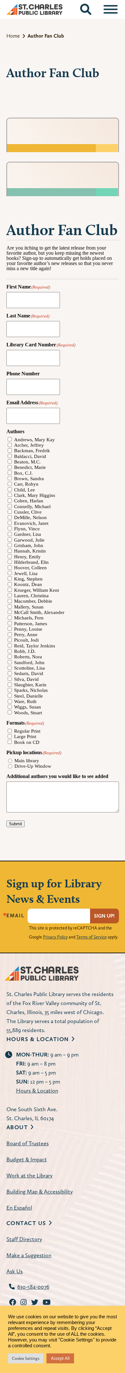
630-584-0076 (33, 1286)
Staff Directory (24, 1239)
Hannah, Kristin (30, 551)
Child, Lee (24, 490)
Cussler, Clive (28, 512)
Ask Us (14, 1271)
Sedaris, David (28, 673)
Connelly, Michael (32, 506)
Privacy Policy (55, 936)
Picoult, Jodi (26, 640)
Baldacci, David (30, 456)
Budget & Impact (26, 1159)
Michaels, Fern (29, 618)
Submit (15, 823)
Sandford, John (29, 662)
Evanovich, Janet (31, 523)
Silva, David (26, 679)
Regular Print (27, 731)
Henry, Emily (27, 556)
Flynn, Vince (27, 528)
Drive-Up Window (32, 766)
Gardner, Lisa (27, 534)
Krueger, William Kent (36, 590)
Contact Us (26, 1223)
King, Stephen (28, 579)
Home (13, 36)
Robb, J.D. (25, 651)
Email (15, 915)
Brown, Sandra (29, 478)
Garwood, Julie (29, 540)
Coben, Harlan (28, 501)
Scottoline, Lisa (29, 668)
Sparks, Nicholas (31, 690)
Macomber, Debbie (33, 601)
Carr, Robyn (26, 484)
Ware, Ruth (25, 701)
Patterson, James (30, 623)
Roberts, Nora (28, 656)
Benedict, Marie (30, 467)
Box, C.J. (23, 473)
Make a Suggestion (28, 1255)
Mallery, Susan (29, 607)
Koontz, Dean (28, 584)
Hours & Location (37, 1039)
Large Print (25, 736)
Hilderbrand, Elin (31, 562)
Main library (26, 760)
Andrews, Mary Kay (34, 439)
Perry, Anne (26, 634)
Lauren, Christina (31, 595)
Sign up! (104, 916)
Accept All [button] (60, 1358)
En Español (19, 1207)
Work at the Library (29, 1175)
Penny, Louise (28, 629)
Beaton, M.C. (27, 462)
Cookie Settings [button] (25, 1358)
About (17, 1127)
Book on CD (26, 742)
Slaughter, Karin (30, 684)
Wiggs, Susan (27, 707)
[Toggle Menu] (111, 9)
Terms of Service (91, 936)
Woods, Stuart (28, 712)
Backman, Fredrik (32, 450)
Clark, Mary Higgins (34, 495)
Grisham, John (28, 545)
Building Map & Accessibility (39, 1191)
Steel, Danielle (28, 696)
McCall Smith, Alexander (39, 612)
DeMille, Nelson (30, 517)
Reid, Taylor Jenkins (34, 646)
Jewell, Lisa (26, 573)
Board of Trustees (27, 1143)
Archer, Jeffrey (29, 445)
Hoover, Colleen (30, 567)
